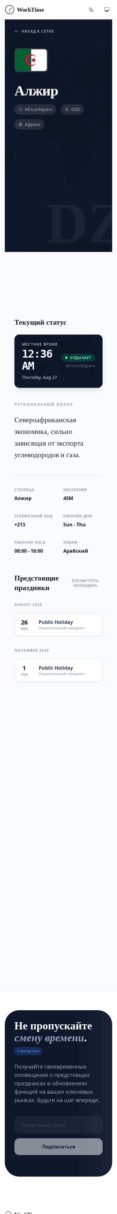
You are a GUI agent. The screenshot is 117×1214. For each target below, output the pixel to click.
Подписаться (58, 1146)
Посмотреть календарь (85, 583)
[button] (91, 9)
